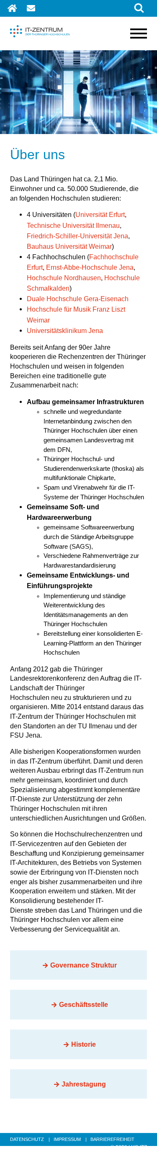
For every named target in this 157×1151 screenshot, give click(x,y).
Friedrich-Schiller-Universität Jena (77, 236)
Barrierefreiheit (112, 1139)
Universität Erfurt (100, 214)
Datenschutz (27, 1139)
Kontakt (31, 8)
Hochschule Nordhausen (64, 277)
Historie (83, 1044)
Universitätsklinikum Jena (65, 330)
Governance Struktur (83, 965)
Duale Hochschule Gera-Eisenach (78, 298)
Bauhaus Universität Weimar (69, 246)
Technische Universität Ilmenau (73, 225)
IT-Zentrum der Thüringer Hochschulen (13, 14)
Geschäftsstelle (83, 1004)
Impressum (67, 1139)
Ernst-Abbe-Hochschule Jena (90, 267)
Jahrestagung (84, 1084)
